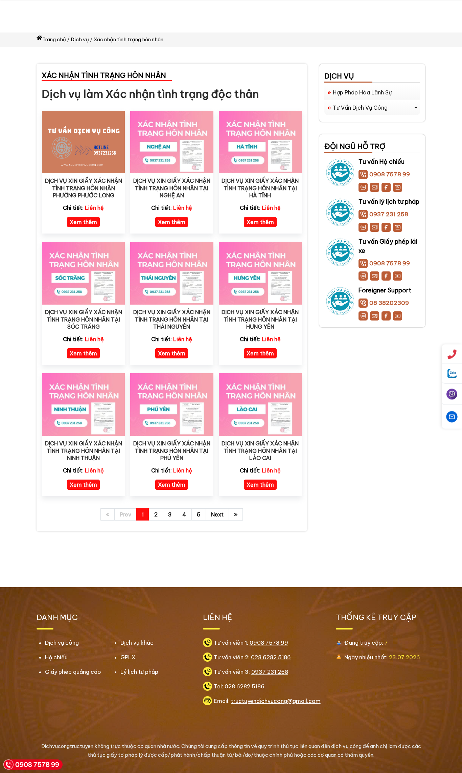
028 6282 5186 (271, 657)
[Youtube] (397, 187)
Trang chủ (54, 39)
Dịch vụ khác (137, 642)
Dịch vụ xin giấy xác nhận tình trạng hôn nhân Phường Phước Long (83, 188)
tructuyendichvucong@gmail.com (276, 701)
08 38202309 (389, 303)
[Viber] (452, 394)
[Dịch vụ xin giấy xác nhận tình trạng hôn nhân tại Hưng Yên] (260, 272)
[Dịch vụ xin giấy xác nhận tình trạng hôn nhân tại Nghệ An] (171, 141)
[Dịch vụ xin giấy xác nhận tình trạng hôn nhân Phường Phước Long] (83, 141)
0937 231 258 (388, 214)
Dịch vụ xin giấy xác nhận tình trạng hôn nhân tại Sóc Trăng (83, 319)
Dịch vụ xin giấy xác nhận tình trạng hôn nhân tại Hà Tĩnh (260, 188)
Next (217, 514)
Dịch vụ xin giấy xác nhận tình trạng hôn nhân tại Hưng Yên (260, 319)
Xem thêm (83, 222)
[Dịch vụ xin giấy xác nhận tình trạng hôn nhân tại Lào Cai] (260, 404)
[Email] (374, 187)
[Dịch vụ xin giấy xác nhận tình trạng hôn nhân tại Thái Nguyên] (171, 272)
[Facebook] (386, 187)
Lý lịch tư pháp (139, 671)
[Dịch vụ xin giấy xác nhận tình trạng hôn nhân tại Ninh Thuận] (83, 404)
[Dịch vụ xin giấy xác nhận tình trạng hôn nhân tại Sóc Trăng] (83, 272)
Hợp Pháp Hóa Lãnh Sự (362, 92)
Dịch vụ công (62, 642)
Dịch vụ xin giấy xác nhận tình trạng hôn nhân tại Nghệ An (171, 188)
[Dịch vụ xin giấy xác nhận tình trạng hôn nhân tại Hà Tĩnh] (260, 141)
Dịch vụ (80, 39)
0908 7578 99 (389, 174)
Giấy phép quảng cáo (73, 671)
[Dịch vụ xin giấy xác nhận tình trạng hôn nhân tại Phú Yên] (171, 404)
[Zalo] (363, 187)
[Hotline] (452, 354)
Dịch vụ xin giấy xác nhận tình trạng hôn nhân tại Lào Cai (260, 450)
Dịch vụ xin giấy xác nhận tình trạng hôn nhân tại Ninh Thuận (83, 450)
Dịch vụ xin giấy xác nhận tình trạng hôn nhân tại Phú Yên (171, 450)
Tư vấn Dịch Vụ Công (360, 107)
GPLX (128, 657)
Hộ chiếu (56, 657)
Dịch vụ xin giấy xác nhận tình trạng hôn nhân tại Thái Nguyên (171, 319)
